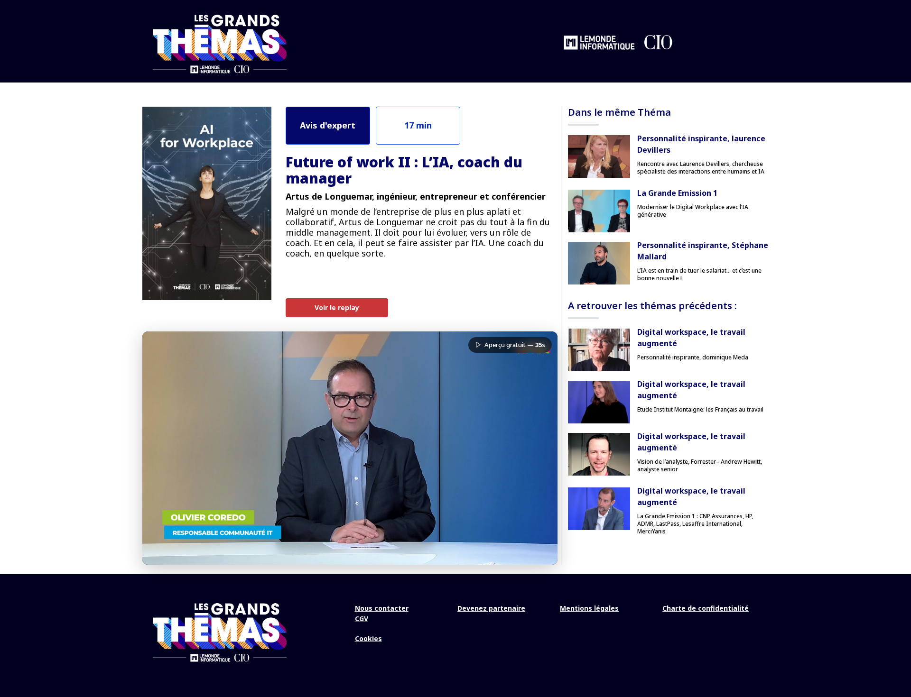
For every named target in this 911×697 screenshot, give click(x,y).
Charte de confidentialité (705, 608)
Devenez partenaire (491, 608)
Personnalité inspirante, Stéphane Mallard (702, 251)
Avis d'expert (327, 125)
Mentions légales (589, 608)
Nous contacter (382, 608)
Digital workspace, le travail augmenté (691, 337)
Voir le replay (337, 307)
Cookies (368, 638)
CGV (361, 618)
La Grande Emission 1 (677, 193)
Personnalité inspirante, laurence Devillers (701, 144)
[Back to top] (896, 659)
